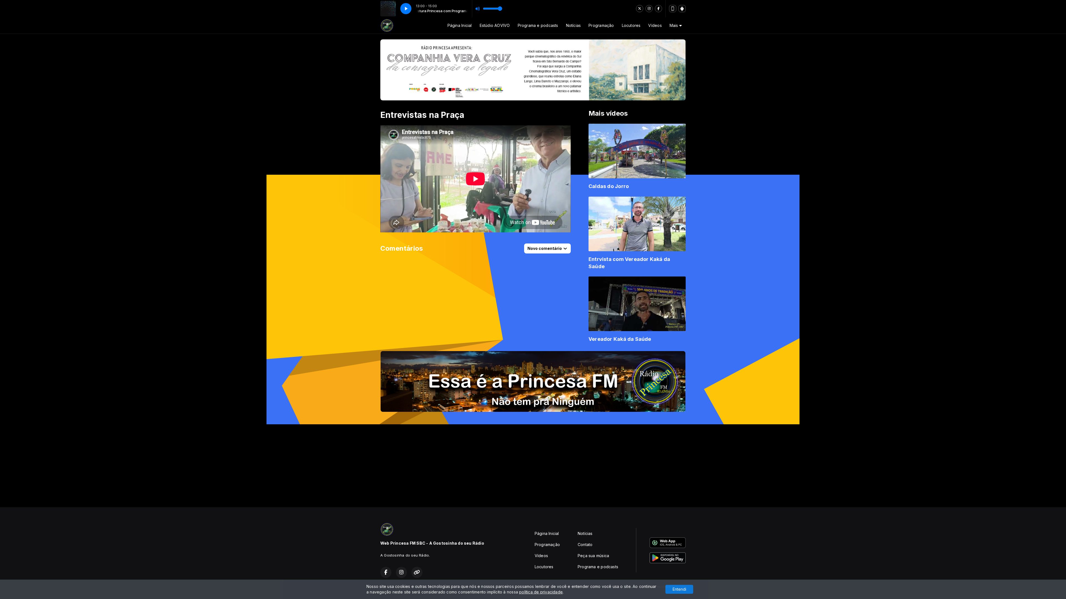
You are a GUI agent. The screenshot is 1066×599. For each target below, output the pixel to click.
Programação (601, 25)
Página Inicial (459, 25)
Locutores (631, 25)
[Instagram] (649, 8)
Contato (585, 544)
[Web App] (672, 8)
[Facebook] (658, 8)
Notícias (573, 25)
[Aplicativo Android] (682, 8)
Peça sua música (593, 555)
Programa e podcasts (538, 25)
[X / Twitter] (639, 8)
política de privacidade (541, 592)
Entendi (679, 589)
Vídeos (655, 25)
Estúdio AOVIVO (495, 25)
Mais (674, 25)
